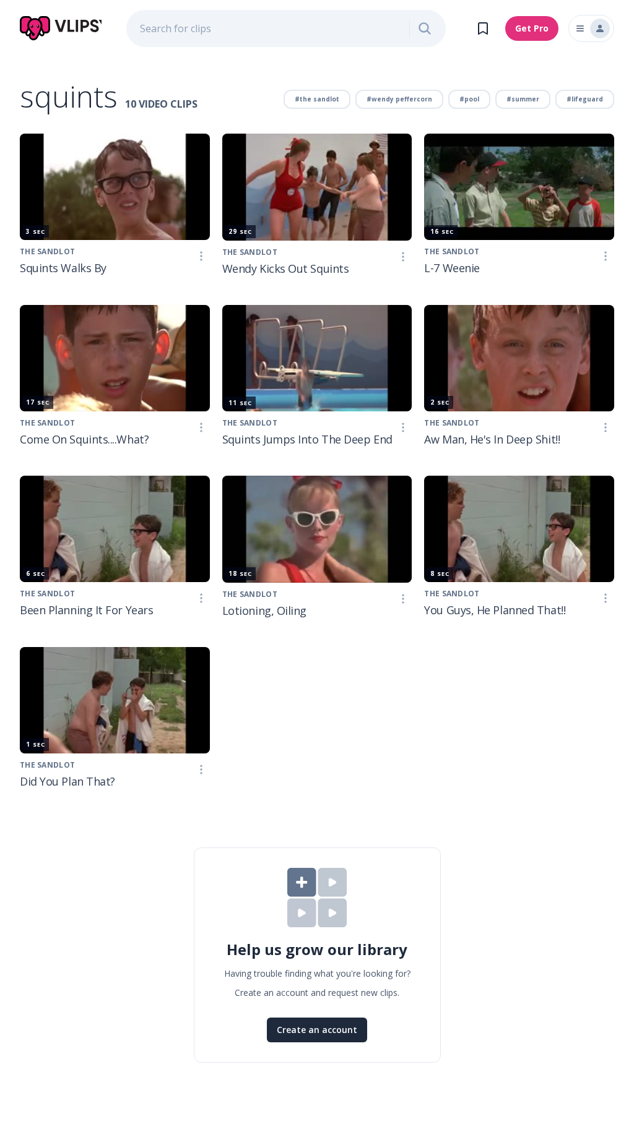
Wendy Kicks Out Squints (285, 268)
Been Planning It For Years (86, 609)
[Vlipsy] (61, 28)
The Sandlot (47, 251)
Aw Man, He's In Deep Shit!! (492, 439)
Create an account (317, 1030)
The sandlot (47, 423)
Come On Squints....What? (84, 439)
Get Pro (532, 28)
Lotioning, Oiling (264, 610)
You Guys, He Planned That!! (494, 609)
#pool (469, 99)
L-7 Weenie (452, 267)
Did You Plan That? (67, 781)
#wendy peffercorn (399, 99)
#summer (522, 99)
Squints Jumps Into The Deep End (307, 439)
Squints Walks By (63, 267)
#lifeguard (585, 99)
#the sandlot (317, 99)
